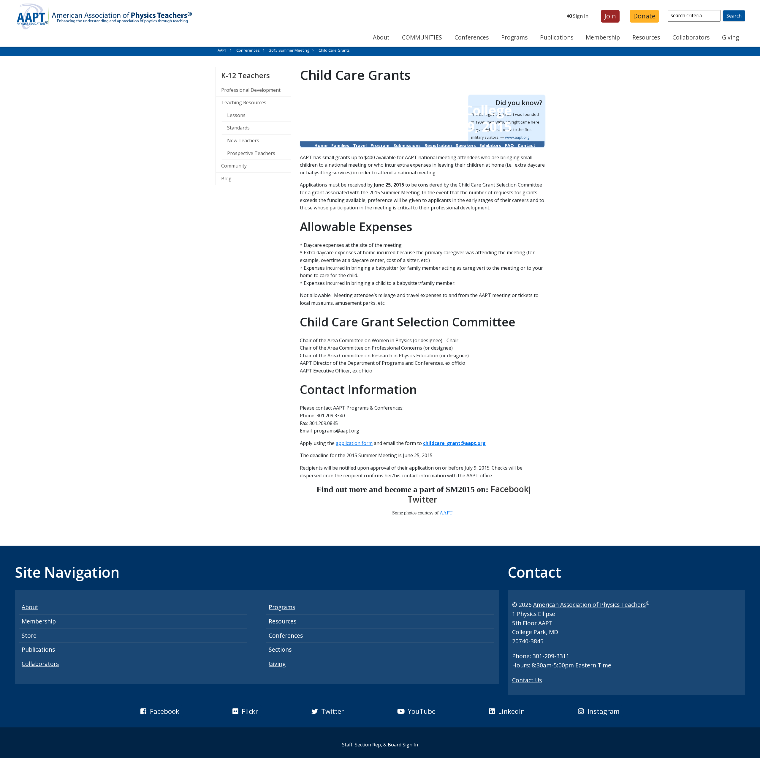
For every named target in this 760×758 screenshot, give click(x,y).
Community (234, 165)
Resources (646, 37)
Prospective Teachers (251, 153)
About (381, 37)
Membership (603, 37)
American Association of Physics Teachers (589, 605)
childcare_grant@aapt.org (454, 443)
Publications (556, 37)
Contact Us (527, 680)
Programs (514, 37)
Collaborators (691, 37)
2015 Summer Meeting (289, 50)
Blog (226, 178)
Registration (438, 145)
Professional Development (251, 90)
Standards (238, 127)
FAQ (509, 145)
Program (380, 145)
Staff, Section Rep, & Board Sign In (380, 744)
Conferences (472, 37)
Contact (526, 145)
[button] (610, 16)
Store (29, 635)
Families (340, 145)
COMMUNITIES (422, 37)
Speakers (466, 145)
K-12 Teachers (256, 75)
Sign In (580, 16)
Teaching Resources (243, 102)
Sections (280, 649)
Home (320, 145)
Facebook (509, 489)
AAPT (222, 50)
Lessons (236, 115)
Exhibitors (490, 145)
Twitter (422, 499)
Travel (360, 145)
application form (354, 443)
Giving (730, 37)
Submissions (407, 145)
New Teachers (243, 140)
